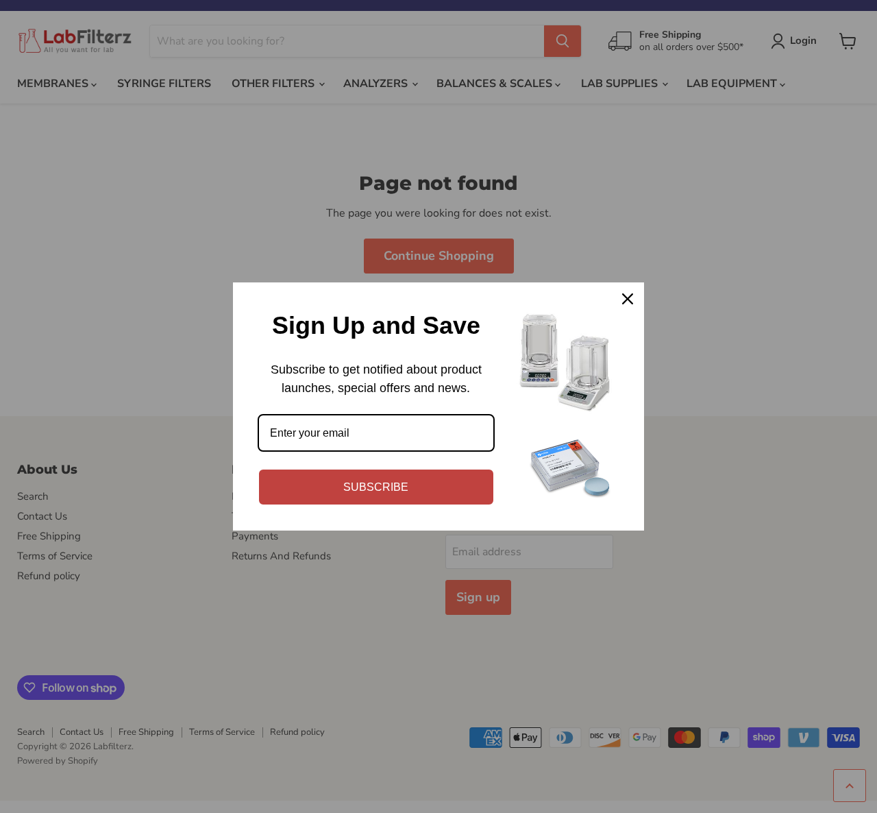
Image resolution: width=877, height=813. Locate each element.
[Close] (627, 298)
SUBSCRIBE (375, 487)
